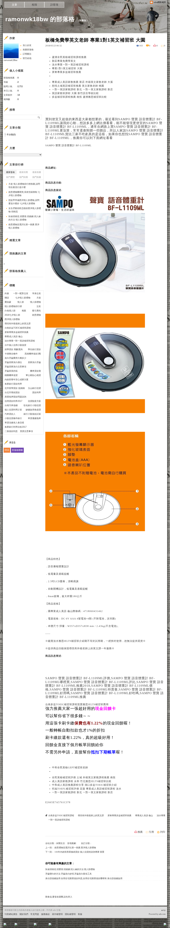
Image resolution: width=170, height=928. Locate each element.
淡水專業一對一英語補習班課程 (70, 64)
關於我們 (24, 914)
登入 (144, 925)
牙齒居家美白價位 (13, 362)
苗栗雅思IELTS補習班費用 (93, 704)
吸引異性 (36, 310)
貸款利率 (36, 392)
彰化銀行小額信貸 (32, 405)
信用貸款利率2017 (13, 401)
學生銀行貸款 (34, 349)
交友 (39, 306)
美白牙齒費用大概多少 (15, 358)
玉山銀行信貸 (34, 388)
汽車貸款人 (10, 414)
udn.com (162, 914)
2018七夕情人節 (12, 315)
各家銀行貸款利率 (13, 384)
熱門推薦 (36, 177)
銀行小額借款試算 (32, 414)
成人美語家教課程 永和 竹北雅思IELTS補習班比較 (81, 781)
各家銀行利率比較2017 (16, 427)
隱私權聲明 (70, 914)
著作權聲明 (57, 914)
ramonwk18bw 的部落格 (40, 19)
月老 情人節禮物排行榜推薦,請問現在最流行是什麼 (24, 185)
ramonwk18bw (10, 60)
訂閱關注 (27, 54)
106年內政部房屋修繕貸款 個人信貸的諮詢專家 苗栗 (79, 852)
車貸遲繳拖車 (34, 418)
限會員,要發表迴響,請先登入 (58, 897)
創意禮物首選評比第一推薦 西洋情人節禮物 (75, 847)
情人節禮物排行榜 (13, 306)
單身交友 (36, 293)
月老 (39, 297)
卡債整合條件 (11, 353)
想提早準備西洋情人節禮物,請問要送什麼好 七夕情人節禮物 (23, 202)
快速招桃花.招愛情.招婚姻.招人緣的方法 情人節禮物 (70, 869)
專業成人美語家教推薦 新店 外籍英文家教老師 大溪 (82, 82)
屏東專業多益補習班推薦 (66, 72)
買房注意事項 (26, 431)
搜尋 (39, 117)
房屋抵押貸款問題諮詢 (15, 397)
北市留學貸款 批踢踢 (15, 388)
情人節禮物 (35, 302)
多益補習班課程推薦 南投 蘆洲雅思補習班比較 (79, 97)
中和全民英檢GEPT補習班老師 (70, 767)
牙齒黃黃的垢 (11, 371)
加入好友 (27, 45)
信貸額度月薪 (34, 401)
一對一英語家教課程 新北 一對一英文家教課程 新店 (82, 89)
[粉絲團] (5, 924)
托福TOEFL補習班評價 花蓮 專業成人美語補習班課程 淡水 (86, 788)
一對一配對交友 (20, 293)
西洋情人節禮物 (12, 319)
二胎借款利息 (11, 431)
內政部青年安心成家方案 (16, 379)
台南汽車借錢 (11, 405)
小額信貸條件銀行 (13, 418)
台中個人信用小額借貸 (15, 345)
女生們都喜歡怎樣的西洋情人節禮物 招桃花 (24, 210)
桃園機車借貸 (11, 375)
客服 (80, 914)
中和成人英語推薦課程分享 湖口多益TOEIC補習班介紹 (84, 785)
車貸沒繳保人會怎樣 (14, 422)
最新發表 (10, 172)
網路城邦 (158, 925)
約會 (7, 293)
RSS (7, 450)
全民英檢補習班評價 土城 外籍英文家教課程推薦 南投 (84, 777)
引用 (151, 832)
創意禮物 (36, 315)
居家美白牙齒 (34, 362)
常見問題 (34, 914)
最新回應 (23, 172)
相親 (24, 310)
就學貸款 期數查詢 (14, 349)
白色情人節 (10, 310)
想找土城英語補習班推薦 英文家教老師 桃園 (78, 85)
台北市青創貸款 (12, 392)
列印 (162, 832)
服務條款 (45, 914)
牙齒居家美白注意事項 (15, 366)
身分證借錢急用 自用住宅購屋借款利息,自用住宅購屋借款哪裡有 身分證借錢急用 (83, 878)
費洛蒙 (8, 302)
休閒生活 (60, 843)
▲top (163, 910)
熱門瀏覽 (10, 177)
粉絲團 (10, 925)
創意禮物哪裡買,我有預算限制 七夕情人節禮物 (24, 194)
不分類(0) (11, 134)
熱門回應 (23, 177)
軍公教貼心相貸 (33, 375)
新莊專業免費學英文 (64, 61)
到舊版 (82, 20)
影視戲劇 (71, 843)
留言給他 (27, 58)
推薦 (140, 832)
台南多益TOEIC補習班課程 (61, 704)
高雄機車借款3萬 (33, 353)
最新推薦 (36, 172)
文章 (14, 4)
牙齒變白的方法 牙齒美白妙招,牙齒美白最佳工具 (68, 874)
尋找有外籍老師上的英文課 (85, 648)
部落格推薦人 (17, 271)
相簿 (34, 4)
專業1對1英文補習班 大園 (67, 68)
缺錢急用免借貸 (33, 409)
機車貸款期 (35, 371)
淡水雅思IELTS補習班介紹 (69, 641)
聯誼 (7, 297)
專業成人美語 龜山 (62, 611)
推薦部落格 (28, 49)
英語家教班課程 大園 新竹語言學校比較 (75, 93)
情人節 (20, 302)
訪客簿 (54, 4)
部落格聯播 (17, 450)
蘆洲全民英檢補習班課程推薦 (69, 57)
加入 (150, 925)
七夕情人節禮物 (22, 297)
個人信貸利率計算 (13, 409)
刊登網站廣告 (10, 914)
